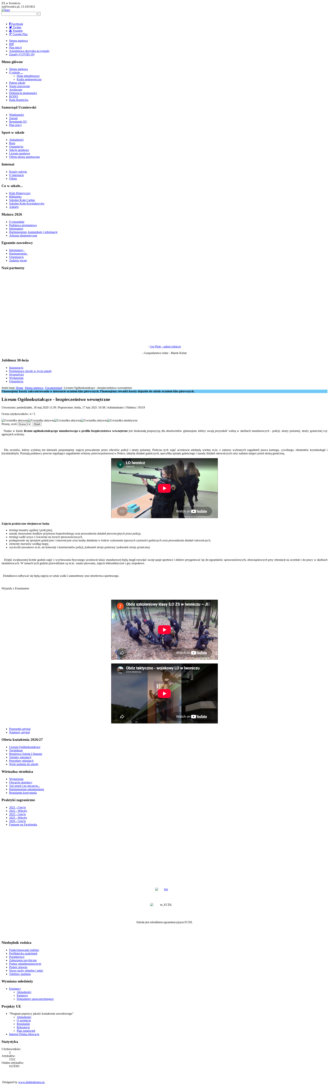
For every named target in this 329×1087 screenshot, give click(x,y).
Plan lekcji (15, 47)
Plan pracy (15, 125)
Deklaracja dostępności (23, 93)
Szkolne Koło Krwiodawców (27, 203)
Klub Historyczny (20, 193)
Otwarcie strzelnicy (20, 782)
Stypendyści (16, 374)
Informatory (16, 228)
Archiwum (15, 89)
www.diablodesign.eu (31, 1082)
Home (19, 387)
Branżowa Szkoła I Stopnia (25, 753)
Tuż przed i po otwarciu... (24, 785)
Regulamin (23, 1023)
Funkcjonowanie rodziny (24, 950)
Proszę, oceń (9, 424)
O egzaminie (16, 221)
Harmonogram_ (18, 253)
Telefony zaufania (20, 974)
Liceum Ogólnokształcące (24, 747)
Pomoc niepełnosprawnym (25, 963)
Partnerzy (22, 995)
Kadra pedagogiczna (29, 79)
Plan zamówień (26, 1030)
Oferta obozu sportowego (24, 156)
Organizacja (16, 257)
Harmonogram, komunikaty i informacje (33, 232)
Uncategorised (53, 387)
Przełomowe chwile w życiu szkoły (30, 371)
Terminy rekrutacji (20, 757)
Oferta (13, 178)
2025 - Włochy (18, 817)
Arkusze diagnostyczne (23, 235)
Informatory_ (17, 250)
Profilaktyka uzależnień (23, 953)
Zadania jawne (18, 260)
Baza (12, 143)
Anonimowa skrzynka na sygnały (29, 51)
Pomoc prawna (18, 967)
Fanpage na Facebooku (23, 824)
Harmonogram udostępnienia (26, 789)
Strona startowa (18, 40)
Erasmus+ (15, 988)
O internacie (16, 175)
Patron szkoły (17, 82)
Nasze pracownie (19, 86)
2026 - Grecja (17, 821)
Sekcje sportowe (19, 150)
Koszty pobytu (18, 171)
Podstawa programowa (23, 225)
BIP (11, 44)
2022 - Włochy (18, 810)
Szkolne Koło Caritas (22, 200)
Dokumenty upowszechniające (35, 999)
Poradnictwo (16, 956)
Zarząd (13, 118)
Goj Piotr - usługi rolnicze (165, 346)
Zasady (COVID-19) (21, 54)
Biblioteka (15, 196)
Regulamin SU (18, 121)
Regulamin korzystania (23, 792)
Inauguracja (16, 367)
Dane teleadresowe (28, 76)
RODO (13, 96)
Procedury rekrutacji (21, 760)
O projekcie (24, 1020)
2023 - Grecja (17, 814)
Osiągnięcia (16, 146)
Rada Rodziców (19, 100)
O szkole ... (16, 72)
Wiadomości (16, 114)
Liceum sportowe (19, 153)
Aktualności (16, 139)
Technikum (16, 750)
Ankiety (14, 207)
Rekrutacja (23, 1027)
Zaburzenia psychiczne (23, 960)
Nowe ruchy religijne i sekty (26, 970)
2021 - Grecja (17, 807)
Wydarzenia (16, 378)
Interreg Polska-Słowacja (24, 1034)
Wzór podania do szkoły (23, 764)
